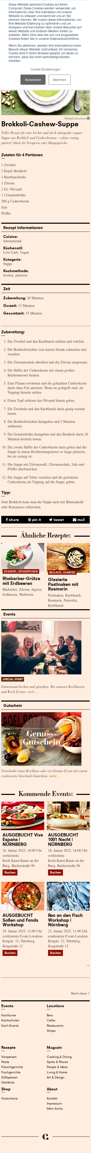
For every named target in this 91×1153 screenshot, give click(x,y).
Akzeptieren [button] (33, 79)
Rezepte (8, 1047)
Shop (5, 1089)
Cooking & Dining (59, 1057)
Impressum (54, 1103)
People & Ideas (57, 1067)
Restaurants (55, 1025)
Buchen (10, 872)
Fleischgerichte (12, 1067)
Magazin (54, 1047)
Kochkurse (8, 1015)
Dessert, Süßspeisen (21, 571)
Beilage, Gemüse (62, 572)
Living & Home (57, 1072)
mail (80, 519)
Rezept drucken (75, 118)
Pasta (5, 1062)
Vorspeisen (9, 1057)
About (52, 1089)
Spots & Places (57, 1062)
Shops (51, 1031)
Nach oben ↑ (80, 993)
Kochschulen (10, 1020)
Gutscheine (9, 1098)
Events (7, 1006)
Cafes (51, 1020)
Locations (55, 1006)
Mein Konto (55, 1108)
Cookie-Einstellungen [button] (45, 69)
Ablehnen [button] (59, 79)
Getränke (7, 1082)
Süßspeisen (9, 1077)
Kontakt (52, 1098)
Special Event (13, 679)
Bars (50, 1015)
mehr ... (33, 691)
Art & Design (55, 1077)
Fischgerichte (10, 1072)
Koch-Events (10, 1025)
